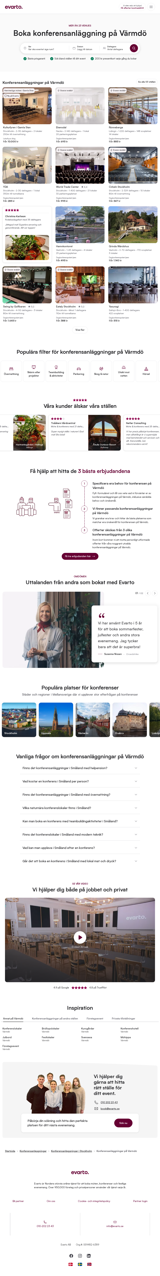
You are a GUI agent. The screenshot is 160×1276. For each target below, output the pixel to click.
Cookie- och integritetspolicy (94, 1201)
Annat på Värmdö (13, 1018)
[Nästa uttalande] (155, 593)
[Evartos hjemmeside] (13, 7)
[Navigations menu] (151, 7)
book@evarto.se (110, 1108)
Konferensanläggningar (33, 1151)
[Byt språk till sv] (80, 1264)
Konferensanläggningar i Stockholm (71, 1151)
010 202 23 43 (109, 1102)
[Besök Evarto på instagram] (80, 1256)
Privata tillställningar (123, 1018)
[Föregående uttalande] (148, 593)
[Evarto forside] (80, 1172)
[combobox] (47, 49)
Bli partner (18, 1201)
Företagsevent (95, 1018)
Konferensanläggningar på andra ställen (55, 1018)
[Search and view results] (134, 48)
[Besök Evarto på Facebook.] (71, 1256)
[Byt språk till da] (70, 1264)
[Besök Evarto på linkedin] (89, 1256)
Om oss (51, 1201)
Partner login (140, 1201)
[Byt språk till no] (89, 1264)
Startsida (10, 1151)
